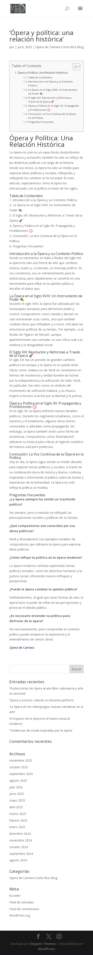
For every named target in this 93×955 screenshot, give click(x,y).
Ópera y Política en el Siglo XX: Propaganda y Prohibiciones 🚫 (53, 107)
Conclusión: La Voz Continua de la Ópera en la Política (52, 115)
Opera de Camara (21, 647)
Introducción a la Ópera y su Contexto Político (50, 83)
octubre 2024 (18, 847)
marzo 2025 (17, 814)
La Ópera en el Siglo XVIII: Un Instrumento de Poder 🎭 (52, 91)
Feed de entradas (21, 902)
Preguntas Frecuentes (41, 121)
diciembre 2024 (20, 834)
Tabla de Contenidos (40, 77)
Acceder (15, 895)
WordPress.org (19, 915)
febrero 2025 (18, 820)
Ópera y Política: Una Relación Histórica (42, 72)
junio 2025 (16, 794)
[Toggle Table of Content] (74, 66)
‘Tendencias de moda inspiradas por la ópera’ (40, 730)
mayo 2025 (17, 800)
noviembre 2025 (20, 760)
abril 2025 (16, 807)
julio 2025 (16, 787)
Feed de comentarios (24, 909)
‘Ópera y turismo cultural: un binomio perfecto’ (41, 700)
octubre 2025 (18, 767)
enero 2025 (17, 827)
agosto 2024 (18, 860)
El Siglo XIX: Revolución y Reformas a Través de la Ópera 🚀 (50, 99)
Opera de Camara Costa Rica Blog (59, 47)
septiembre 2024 (21, 854)
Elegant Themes (43, 944)
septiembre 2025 (21, 774)
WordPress (46, 949)
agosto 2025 (18, 780)
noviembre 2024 (20, 840)
